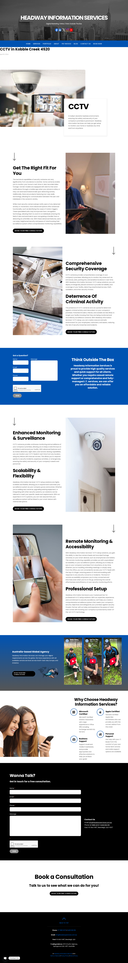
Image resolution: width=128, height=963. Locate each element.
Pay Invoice (66, 44)
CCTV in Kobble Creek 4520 (25, 49)
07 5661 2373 (94, 825)
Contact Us (85, 44)
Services (36, 44)
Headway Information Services (63, 953)
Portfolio (47, 44)
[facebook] (56, 30)
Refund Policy (74, 956)
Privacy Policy (65, 956)
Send (17, 396)
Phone (16, 375)
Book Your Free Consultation (28, 231)
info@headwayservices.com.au (100, 822)
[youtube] (71, 30)
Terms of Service (55, 956)
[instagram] (67, 30)
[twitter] (63, 30)
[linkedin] (60, 30)
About (56, 44)
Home (28, 44)
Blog (76, 44)
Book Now (97, 44)
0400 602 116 (105, 825)
